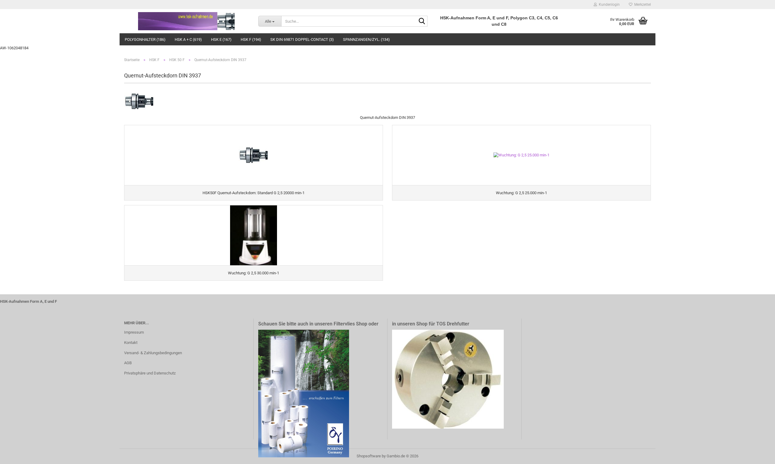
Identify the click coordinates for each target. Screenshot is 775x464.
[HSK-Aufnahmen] (186, 21)
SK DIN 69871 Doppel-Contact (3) (302, 39)
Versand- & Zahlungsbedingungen (153, 353)
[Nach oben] (758, 454)
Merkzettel (641, 4)
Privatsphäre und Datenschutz (150, 373)
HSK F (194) (251, 39)
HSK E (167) (221, 39)
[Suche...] (421, 21)
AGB (128, 363)
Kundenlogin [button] (608, 4)
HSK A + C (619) (188, 39)
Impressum (134, 332)
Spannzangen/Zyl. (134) (366, 39)
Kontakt (130, 342)
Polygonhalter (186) (145, 39)
